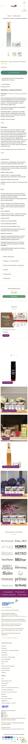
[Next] (18, 50)
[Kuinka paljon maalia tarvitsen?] (14, 320)
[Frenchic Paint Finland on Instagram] (6, 638)
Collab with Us (4, 661)
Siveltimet (6, 438)
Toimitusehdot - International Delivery (10, 650)
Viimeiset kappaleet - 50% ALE (8, 703)
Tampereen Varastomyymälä (7, 666)
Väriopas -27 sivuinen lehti (11, 261)
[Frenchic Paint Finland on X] (15, 638)
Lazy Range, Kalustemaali (7, 689)
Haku (2, 678)
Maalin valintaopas (8, 256)
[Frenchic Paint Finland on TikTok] (13, 638)
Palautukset (4, 648)
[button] (4, 63)
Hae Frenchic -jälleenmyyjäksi (8, 657)
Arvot (2, 663)
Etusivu (9, 15)
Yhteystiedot (4, 654)
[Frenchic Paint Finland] (14, 6)
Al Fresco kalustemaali (9, 410)
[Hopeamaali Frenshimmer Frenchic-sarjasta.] (14, 35)
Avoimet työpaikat (5, 670)
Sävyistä (5, 269)
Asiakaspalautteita (5, 668)
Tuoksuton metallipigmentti (10, 467)
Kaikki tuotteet (17, 15)
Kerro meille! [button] (14, 296)
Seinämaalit (6, 523)
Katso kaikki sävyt (5, 86)
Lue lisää (6, 335)
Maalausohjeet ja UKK (6, 680)
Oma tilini (3, 646)
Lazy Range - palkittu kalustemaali (12, 495)
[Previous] (10, 50)
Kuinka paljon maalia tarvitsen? (8, 329)
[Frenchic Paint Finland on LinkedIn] (8, 638)
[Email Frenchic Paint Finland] (2, 638)
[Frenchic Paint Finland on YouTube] (17, 638)
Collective (3, 672)
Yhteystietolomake (5, 727)
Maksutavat (6, 278)
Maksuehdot (4, 652)
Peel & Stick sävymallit (6, 698)
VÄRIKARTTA (4, 700)
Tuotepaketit (4, 696)
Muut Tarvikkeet (7, 382)
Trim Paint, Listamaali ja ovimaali (9, 692)
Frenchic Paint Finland (11, 734)
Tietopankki (14, 307)
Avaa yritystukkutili (5, 659)
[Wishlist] (24, 6)
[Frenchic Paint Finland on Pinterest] (11, 638)
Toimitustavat (7, 274)
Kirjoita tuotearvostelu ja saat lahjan (13, 265)
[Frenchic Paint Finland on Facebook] (4, 638)
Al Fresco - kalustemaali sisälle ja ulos (10, 687)
